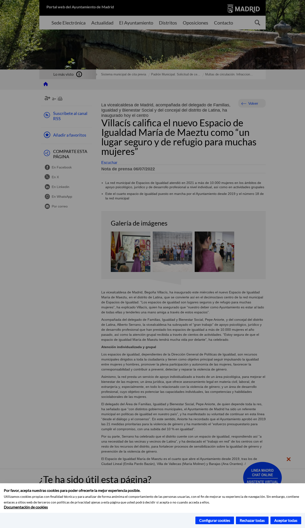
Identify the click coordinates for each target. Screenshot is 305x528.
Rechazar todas (252, 520)
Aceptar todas (285, 520)
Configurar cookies (214, 520)
